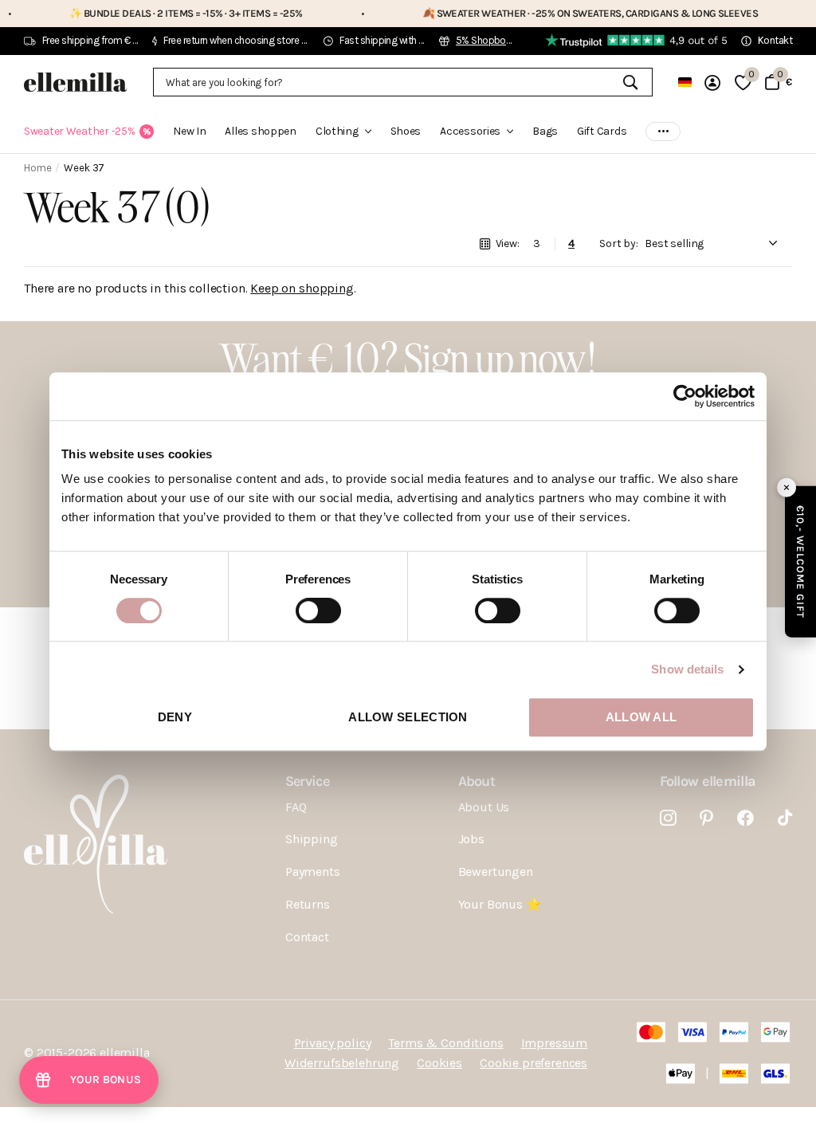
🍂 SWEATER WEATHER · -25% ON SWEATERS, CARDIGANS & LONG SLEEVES (560, 13)
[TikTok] (785, 818)
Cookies (439, 1062)
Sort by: (618, 243)
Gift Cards (601, 131)
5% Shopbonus (489, 40)
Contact (307, 936)
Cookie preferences (533, 1062)
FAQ (296, 807)
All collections (343, 141)
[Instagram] (668, 818)
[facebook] (745, 818)
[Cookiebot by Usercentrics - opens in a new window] (685, 396)
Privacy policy (332, 1042)
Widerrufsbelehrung (341, 1062)
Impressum (554, 1042)
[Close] (786, 487)
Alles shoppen (260, 131)
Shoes (406, 131)
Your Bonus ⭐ (500, 904)
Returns (307, 904)
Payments (312, 871)
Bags (545, 131)
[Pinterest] (706, 818)
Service (307, 781)
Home (37, 168)
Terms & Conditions (445, 1042)
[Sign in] (713, 82)
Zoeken (631, 82)
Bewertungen (495, 871)
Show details (687, 669)
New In (189, 131)
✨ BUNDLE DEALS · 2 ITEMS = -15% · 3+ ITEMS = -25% (156, 13)
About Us (484, 807)
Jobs (471, 838)
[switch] (318, 610)
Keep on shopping (301, 288)
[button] (89, 1080)
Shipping (311, 838)
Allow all (641, 717)
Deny (175, 717)
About (476, 781)
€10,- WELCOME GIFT (800, 561)
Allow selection (408, 717)
